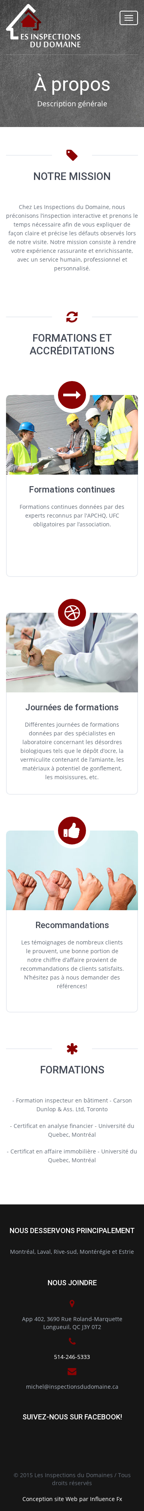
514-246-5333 (72, 1356)
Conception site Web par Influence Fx (72, 1499)
